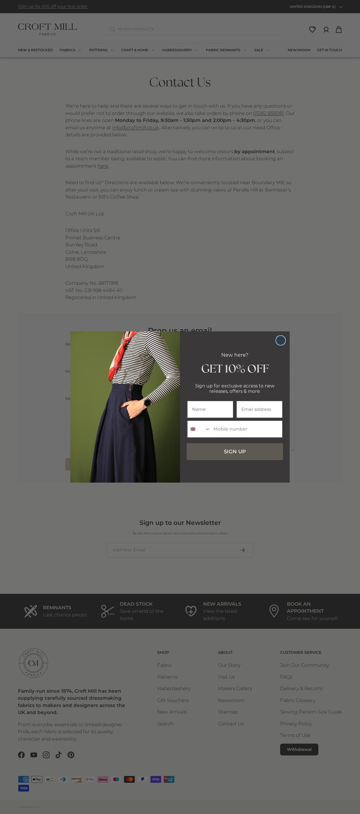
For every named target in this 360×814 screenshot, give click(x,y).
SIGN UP (235, 452)
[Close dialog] (280, 340)
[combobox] (199, 429)
